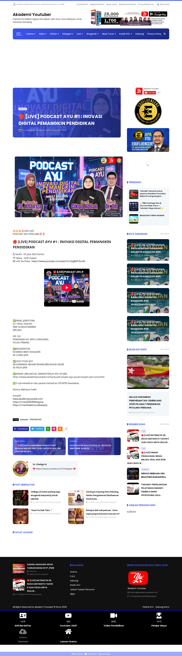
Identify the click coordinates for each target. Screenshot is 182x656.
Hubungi (139, 36)
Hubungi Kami (162, 609)
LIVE (15, 4)
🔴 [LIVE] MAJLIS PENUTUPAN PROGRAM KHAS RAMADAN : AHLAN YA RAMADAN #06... (147, 251)
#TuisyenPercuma (146, 8)
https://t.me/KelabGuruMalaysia (30, 407)
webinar (145, 472)
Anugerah (91, 36)
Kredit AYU (124, 36)
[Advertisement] (91, 64)
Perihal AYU (148, 609)
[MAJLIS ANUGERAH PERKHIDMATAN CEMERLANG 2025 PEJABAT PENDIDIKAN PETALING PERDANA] (136, 374)
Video (42, 36)
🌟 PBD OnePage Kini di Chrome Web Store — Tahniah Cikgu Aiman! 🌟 (152, 208)
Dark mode (164, 8)
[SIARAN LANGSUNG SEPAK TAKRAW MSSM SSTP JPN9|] (19, 576)
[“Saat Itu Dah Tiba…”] (20, 525)
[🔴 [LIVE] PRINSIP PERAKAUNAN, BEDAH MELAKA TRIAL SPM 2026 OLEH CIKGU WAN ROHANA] (133, 460)
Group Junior (111, 8)
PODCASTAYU (35, 422)
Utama (29, 36)
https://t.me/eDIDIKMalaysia (28, 404)
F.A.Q (72, 578)
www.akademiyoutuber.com (28, 401)
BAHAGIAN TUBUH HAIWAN (152, 218)
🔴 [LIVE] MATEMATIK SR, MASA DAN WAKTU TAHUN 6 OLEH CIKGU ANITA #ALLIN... (59, 4)
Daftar (53, 36)
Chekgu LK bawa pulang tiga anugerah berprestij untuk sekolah (45, 498)
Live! (79, 36)
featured (22, 111)
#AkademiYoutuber (127, 8)
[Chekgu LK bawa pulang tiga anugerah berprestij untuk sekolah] (20, 507)
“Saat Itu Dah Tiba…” (41, 512)
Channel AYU (82, 8)
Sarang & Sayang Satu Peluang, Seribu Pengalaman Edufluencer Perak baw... (102, 498)
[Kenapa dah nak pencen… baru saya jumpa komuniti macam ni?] (76, 525)
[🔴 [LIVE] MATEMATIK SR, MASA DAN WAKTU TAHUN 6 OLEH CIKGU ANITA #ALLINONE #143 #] (20, 5)
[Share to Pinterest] (54, 431)
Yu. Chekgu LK (40, 466)
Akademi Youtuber (32, 17)
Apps (72, 596)
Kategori (66, 36)
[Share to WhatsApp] (48, 431)
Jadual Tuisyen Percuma (82, 591)
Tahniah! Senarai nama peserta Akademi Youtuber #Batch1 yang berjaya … (153, 196)
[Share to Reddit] (60, 431)
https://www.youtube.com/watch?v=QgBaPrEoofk (58, 263)
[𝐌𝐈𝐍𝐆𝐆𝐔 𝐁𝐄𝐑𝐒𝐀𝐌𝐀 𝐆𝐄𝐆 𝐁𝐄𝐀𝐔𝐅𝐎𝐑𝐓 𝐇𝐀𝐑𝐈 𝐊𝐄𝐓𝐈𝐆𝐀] (133, 481)
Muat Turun (108, 36)
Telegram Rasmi (97, 8)
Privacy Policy (154, 36)
